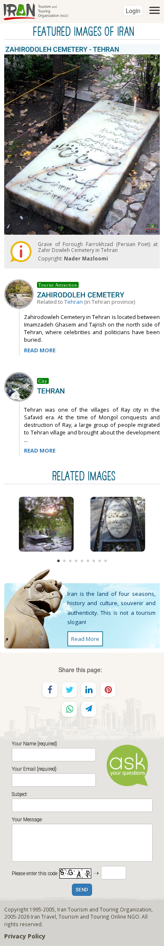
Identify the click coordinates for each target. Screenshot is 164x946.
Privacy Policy (24, 936)
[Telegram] (88, 709)
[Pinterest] (108, 689)
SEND (82, 890)
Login (133, 10)
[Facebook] (50, 689)
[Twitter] (69, 689)
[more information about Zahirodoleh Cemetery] (20, 293)
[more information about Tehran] (20, 386)
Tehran (73, 302)
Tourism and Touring (83, 916)
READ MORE (40, 350)
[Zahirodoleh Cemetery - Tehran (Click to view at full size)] (117, 524)
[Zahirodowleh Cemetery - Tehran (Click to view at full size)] (46, 524)
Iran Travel (43, 916)
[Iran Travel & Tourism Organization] (35, 10)
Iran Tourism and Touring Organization (104, 909)
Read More (85, 639)
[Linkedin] (88, 689)
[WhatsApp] (69, 709)
